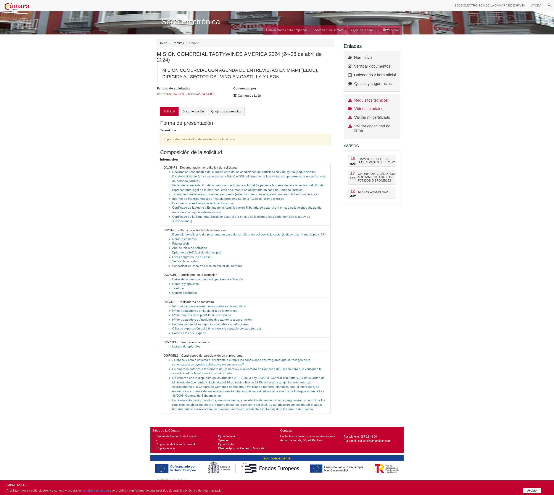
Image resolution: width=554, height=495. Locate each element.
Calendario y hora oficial (375, 75)
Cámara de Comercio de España (176, 436)
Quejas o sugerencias (226, 111)
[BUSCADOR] (549, 5)
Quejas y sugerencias (373, 83)
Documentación (193, 111)
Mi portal (392, 30)
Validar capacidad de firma (372, 128)
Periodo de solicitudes (173, 88)
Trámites (178, 43)
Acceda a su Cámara (329, 30)
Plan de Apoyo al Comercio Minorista (241, 448)
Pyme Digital (226, 444)
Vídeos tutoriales (368, 109)
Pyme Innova (226, 436)
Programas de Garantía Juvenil (175, 444)
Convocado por (244, 88)
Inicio (163, 43)
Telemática (168, 130)
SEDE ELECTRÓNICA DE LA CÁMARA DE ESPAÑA (489, 5)
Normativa (363, 57)
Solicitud (169, 111)
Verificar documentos (372, 66)
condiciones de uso (95, 490)
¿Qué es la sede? (363, 30)
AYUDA (536, 5)
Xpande (223, 440)
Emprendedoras (166, 448)
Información (169, 159)
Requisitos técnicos (371, 100)
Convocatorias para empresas (287, 30)
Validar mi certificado (372, 117)
